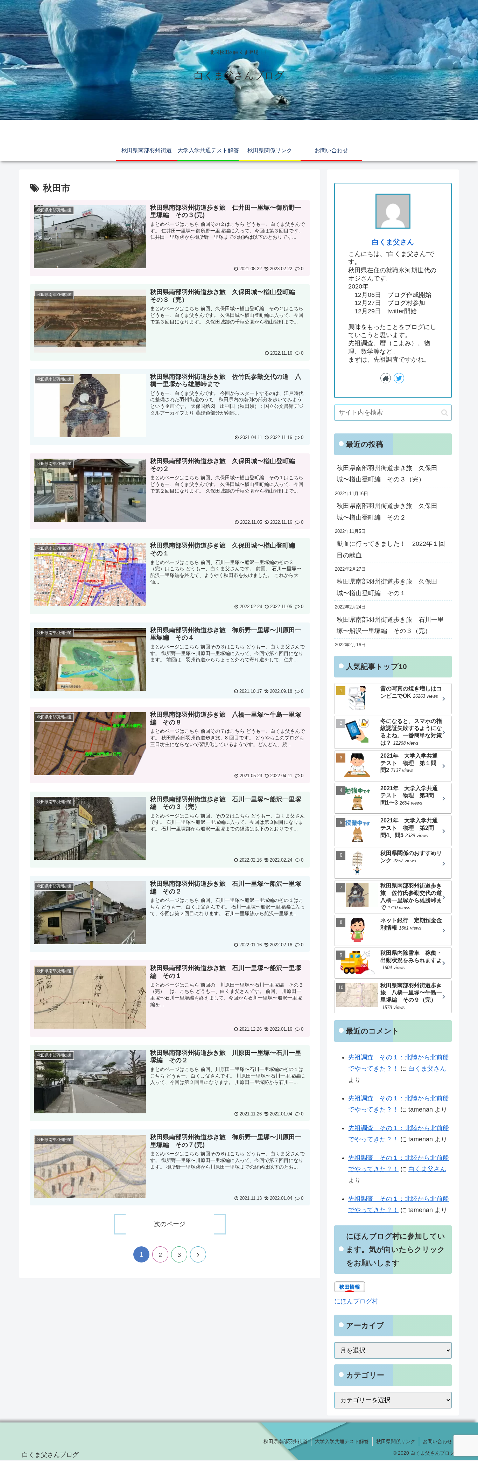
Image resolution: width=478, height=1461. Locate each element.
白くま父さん (393, 242)
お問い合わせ (437, 1441)
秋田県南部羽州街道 (285, 1441)
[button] (444, 413)
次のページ (169, 1223)
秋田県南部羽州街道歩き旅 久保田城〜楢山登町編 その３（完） (387, 474)
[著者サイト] (385, 378)
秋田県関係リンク (395, 1441)
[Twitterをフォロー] (399, 378)
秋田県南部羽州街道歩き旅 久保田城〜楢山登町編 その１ (387, 587)
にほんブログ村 (356, 1301)
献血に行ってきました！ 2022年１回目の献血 (391, 549)
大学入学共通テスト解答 (342, 1441)
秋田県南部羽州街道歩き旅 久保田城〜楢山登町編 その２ (387, 511)
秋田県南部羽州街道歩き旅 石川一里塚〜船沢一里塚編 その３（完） (390, 625)
